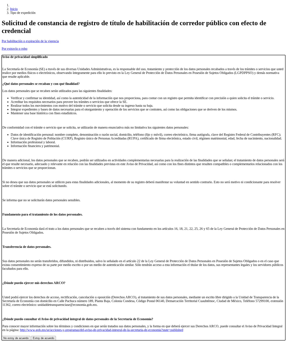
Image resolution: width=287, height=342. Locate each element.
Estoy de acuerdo (43, 338)
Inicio (14, 9)
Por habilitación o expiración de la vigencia (30, 41)
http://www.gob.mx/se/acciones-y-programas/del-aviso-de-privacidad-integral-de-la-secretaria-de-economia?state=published (101, 330)
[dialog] (143, 197)
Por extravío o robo (14, 48)
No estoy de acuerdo (16, 338)
